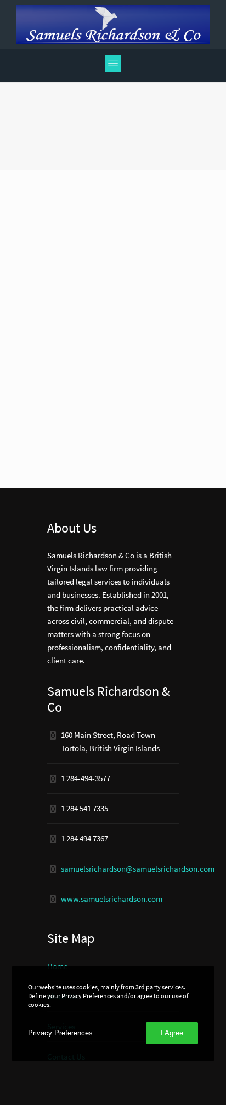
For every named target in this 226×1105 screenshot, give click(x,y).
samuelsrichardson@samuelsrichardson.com (137, 868)
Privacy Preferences (60, 1033)
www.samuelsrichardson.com (111, 899)
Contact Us (66, 1056)
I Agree (172, 1033)
